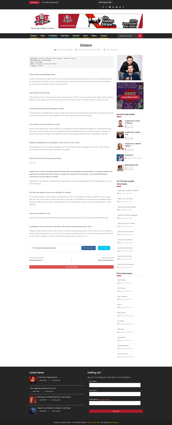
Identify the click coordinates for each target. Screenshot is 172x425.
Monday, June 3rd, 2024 (125, 259)
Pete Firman (122, 288)
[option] (68, 2)
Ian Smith (121, 321)
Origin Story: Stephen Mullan (127, 207)
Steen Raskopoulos (106, 260)
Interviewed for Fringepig (64, 49)
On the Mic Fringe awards (50, 2)
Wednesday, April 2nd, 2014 (126, 316)
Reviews (34, 36)
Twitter (105, 248)
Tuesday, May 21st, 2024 (126, 234)
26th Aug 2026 (49, 391)
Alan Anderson (122, 296)
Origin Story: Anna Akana (126, 264)
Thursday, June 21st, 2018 (126, 357)
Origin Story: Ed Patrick (125, 240)
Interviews (65, 36)
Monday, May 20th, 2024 (125, 218)
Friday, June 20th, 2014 (125, 291)
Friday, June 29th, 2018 (125, 283)
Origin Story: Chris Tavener (126, 223)
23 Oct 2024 (129, 126)
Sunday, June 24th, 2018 (126, 340)
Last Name (93, 390)
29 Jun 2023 (129, 168)
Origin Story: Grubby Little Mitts (128, 190)
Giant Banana (113, 422)
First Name (93, 381)
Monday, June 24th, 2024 (126, 226)
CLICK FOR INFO (67, 26)
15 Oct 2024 (129, 137)
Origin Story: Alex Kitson (125, 231)
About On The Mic (93, 422)
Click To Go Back (70, 267)
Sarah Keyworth (35, 260)
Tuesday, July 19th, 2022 (126, 332)
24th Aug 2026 (56, 411)
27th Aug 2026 (56, 380)
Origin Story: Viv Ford (124, 256)
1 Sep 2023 (129, 158)
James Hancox (123, 354)
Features (76, 36)
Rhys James (122, 313)
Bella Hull (121, 329)
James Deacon (46, 60)
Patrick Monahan (123, 346)
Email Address (99, 399)
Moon (119, 304)
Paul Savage (122, 280)
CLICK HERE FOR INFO (130, 97)
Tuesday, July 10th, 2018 (126, 348)
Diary (43, 36)
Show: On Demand (112, 49)
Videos (94, 36)
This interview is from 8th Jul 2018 (89, 49)
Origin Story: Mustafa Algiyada (128, 215)
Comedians (53, 36)
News (86, 36)
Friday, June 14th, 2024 (125, 193)
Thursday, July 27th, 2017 (126, 324)
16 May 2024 (129, 149)
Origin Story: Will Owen (125, 248)
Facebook (89, 248)
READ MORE (129, 127)
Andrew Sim (122, 337)
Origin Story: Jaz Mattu (125, 199)
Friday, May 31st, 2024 (125, 201)
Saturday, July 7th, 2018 (125, 307)
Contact (104, 36)
